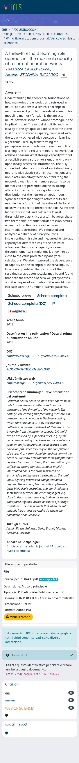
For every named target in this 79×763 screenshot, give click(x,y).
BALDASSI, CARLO (21, 69)
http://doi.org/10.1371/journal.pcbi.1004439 (35, 383)
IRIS (5, 30)
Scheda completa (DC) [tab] (27, 303)
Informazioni (18, 655)
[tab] (54, 303)
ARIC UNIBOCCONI (24, 30)
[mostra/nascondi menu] (75, 7)
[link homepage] (13, 7)
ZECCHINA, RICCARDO (39, 74)
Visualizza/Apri (19, 617)
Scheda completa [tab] (52, 295)
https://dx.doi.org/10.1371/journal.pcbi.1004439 (38, 356)
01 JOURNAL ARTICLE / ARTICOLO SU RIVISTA (37, 34)
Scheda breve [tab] (19, 295)
